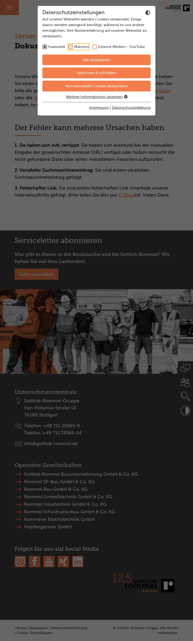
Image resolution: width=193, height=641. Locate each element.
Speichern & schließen (96, 73)
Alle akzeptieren (96, 60)
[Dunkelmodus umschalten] (148, 12)
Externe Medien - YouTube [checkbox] (121, 47)
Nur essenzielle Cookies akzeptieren (96, 86)
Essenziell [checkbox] (56, 47)
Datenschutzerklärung (131, 108)
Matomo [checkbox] (81, 47)
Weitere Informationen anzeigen (95, 97)
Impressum (99, 108)
